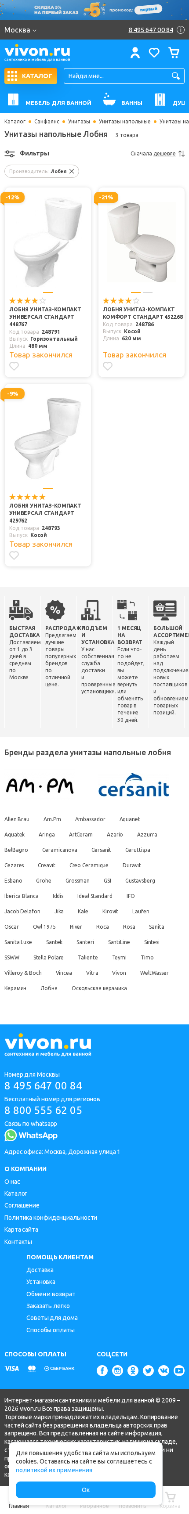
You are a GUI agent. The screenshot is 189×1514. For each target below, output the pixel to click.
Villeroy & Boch (23, 973)
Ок (86, 1489)
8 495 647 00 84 (43, 1086)
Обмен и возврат (51, 1294)
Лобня (49, 988)
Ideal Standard (95, 896)
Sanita (156, 927)
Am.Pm (52, 819)
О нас (12, 1181)
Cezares (14, 865)
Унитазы (79, 121)
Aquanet (130, 819)
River (76, 927)
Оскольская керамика (99, 988)
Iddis (58, 896)
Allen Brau (16, 819)
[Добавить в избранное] (14, 366)
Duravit (132, 865)
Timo (147, 957)
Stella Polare (48, 957)
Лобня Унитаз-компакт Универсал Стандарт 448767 (45, 316)
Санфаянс (46, 121)
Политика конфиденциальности (50, 1217)
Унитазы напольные (125, 121)
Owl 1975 (44, 927)
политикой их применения (54, 1470)
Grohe (43, 880)
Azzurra (147, 834)
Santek (54, 942)
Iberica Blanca (21, 896)
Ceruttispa (137, 850)
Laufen (140, 911)
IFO (131, 896)
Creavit (46, 865)
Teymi (119, 957)
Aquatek (14, 834)
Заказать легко (48, 1305)
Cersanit (101, 850)
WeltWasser (154, 973)
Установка (40, 1281)
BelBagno (16, 850)
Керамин (15, 988)
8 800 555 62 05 (43, 1110)
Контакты (18, 1241)
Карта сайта (21, 1229)
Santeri (85, 942)
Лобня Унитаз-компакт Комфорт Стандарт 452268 (143, 313)
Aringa (47, 834)
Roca (102, 927)
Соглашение (22, 1205)
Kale (83, 911)
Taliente (88, 957)
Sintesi (152, 942)
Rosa (129, 927)
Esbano (13, 880)
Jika (59, 911)
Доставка (40, 1269)
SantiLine (119, 942)
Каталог (14, 121)
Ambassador (90, 819)
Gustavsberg (140, 880)
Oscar (11, 927)
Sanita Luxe (18, 942)
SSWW (11, 957)
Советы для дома (52, 1317)
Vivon (119, 973)
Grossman (77, 880)
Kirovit (110, 911)
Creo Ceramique (89, 865)
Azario (115, 834)
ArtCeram (81, 834)
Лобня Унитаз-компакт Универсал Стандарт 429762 (45, 513)
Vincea (64, 973)
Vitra (92, 973)
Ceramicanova (59, 850)
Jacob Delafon (22, 911)
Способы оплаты (50, 1330)
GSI (107, 880)
